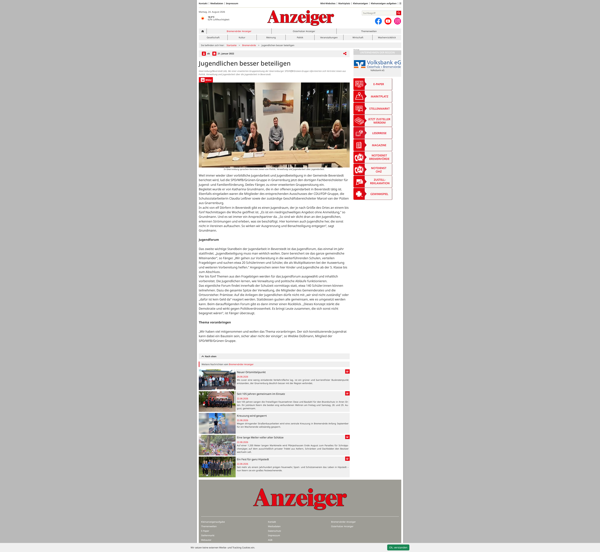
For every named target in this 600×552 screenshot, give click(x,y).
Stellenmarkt (207, 535)
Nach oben (210, 356)
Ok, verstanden (398, 547)
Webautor (206, 539)
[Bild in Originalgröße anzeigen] (274, 124)
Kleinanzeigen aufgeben (384, 3)
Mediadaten (216, 3)
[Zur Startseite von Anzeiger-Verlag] (300, 18)
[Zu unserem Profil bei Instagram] (397, 21)
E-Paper (205, 530)
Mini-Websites (327, 3)
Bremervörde (249, 45)
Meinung (271, 37)
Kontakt (203, 3)
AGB (270, 539)
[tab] (206, 79)
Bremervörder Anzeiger (239, 31)
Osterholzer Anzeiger (304, 31)
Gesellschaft (213, 37)
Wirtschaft (357, 37)
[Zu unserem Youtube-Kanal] (388, 21)
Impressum (232, 3)
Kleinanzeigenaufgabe (213, 521)
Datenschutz (274, 530)
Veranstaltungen (329, 37)
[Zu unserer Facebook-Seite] (378, 21)
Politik (300, 37)
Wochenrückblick (387, 37)
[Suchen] (398, 13)
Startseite (232, 45)
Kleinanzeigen (360, 3)
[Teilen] (344, 54)
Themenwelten (369, 31)
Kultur (242, 37)
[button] (400, 3)
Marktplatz (344, 3)
